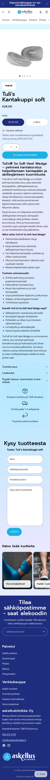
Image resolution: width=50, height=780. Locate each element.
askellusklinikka (28, 770)
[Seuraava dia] (47, 4)
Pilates (42, 19)
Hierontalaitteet (10, 704)
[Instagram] (8, 745)
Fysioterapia (8, 658)
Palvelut (33, 19)
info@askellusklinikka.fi (14, 740)
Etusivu (6, 19)
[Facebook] (4, 745)
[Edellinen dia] (3, 4)
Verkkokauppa (19, 19)
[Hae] (9, 12)
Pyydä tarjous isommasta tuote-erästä (21, 380)
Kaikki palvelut (9, 653)
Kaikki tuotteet (9, 688)
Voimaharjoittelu (11, 694)
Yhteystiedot (8, 674)
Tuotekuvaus (9, 367)
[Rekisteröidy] (44, 632)
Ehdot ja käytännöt (25, 776)
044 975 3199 (9, 734)
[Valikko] (3, 12)
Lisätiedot (8, 373)
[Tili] (41, 12)
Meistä (5, 668)
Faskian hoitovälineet (13, 699)
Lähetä (14, 531)
